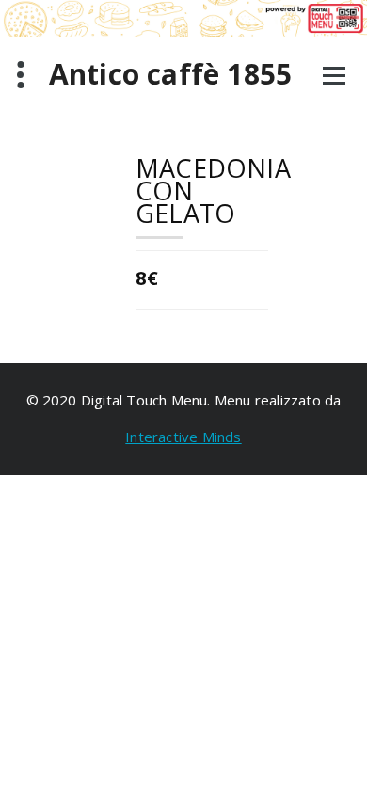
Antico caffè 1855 (170, 74)
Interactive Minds (183, 436)
